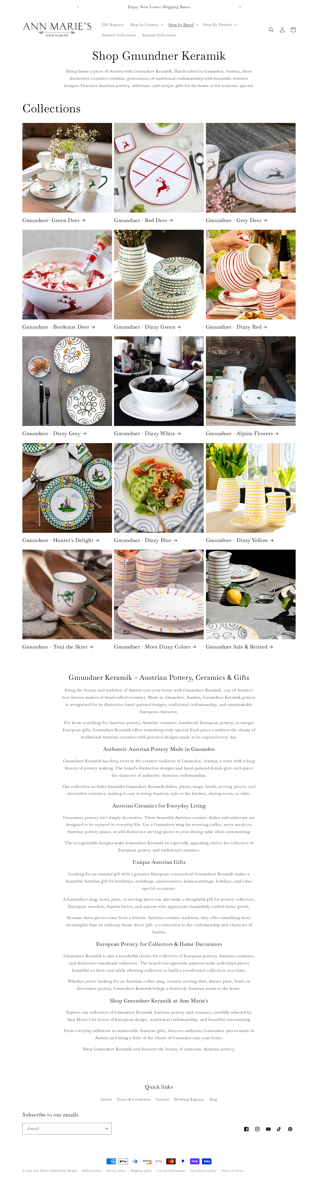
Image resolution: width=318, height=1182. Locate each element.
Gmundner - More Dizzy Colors (152, 647)
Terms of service (233, 1170)
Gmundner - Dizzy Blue (143, 540)
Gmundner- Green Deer (51, 220)
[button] (146, 24)
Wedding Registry (189, 1099)
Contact (162, 1099)
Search (106, 1099)
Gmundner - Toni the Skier (54, 647)
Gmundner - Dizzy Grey (51, 433)
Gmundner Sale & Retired (237, 647)
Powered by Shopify (64, 1170)
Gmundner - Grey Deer (234, 220)
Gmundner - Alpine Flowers (239, 433)
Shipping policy (141, 1170)
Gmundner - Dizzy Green (144, 327)
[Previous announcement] (78, 7)
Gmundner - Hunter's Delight (58, 540)
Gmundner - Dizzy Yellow (237, 540)
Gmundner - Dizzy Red (234, 327)
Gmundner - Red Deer (140, 220)
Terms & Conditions (134, 1099)
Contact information (171, 1170)
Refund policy (92, 1170)
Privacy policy (116, 1170)
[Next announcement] (240, 7)
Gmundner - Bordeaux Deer (55, 327)
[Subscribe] (106, 1129)
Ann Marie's (41, 1170)
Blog (213, 1099)
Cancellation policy (203, 1170)
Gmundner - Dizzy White (144, 433)
